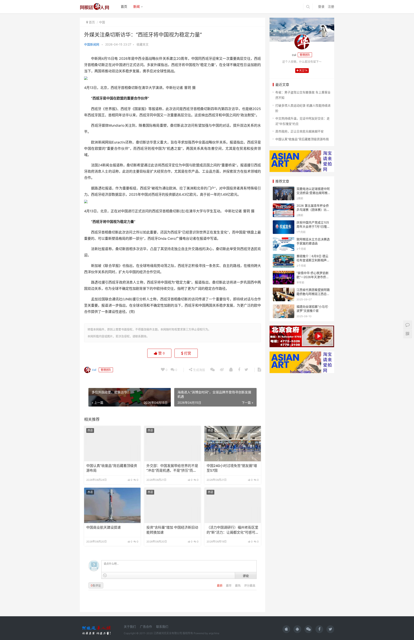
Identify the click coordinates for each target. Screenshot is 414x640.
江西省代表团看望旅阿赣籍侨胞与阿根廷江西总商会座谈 (313, 294)
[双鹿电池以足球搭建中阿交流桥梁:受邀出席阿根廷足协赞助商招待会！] (283, 189)
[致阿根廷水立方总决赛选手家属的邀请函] (283, 240)
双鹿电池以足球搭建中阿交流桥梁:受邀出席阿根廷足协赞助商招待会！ (313, 193)
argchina (214, 633)
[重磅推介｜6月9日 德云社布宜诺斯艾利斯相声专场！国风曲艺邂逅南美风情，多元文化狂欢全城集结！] (283, 257)
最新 (220, 585)
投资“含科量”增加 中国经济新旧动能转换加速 (172, 529)
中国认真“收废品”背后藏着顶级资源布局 (111, 468)
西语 (90, 430)
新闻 (136, 7)
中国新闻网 (91, 44)
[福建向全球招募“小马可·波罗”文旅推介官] (283, 307)
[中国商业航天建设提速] (112, 505)
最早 (229, 585)
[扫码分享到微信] (212, 370)
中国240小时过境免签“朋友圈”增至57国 (232, 468)
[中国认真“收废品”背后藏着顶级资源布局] (112, 443)
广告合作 (146, 626)
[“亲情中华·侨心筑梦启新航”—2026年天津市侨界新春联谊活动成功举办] (283, 273)
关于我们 (130, 626)
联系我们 (162, 626)
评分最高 (249, 585)
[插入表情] (105, 575)
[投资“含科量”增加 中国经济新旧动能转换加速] (172, 505)
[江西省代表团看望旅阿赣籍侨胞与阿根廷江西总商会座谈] (283, 290)
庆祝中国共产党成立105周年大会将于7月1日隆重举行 (313, 227)
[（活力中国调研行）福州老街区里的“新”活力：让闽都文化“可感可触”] (232, 505)
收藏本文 (142, 44)
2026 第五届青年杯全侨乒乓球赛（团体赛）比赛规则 (313, 210)
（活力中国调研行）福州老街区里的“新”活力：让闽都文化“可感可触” (232, 530)
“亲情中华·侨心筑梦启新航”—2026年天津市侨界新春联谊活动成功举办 (312, 277)
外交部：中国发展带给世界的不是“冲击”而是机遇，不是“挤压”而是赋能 (172, 468)
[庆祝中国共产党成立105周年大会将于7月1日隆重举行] (283, 223)
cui (93, 369)
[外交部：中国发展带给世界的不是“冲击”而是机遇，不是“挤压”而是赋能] (172, 443)
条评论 (96, 585)
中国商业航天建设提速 (103, 527)
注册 (331, 7)
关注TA (302, 70)
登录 (321, 7)
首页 (124, 7)
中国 (102, 22)
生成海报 (198, 370)
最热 (238, 585)
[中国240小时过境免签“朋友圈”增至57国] (232, 443)
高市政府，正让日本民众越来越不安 (299, 131)
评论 (246, 576)
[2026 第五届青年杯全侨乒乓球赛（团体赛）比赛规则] (283, 206)
